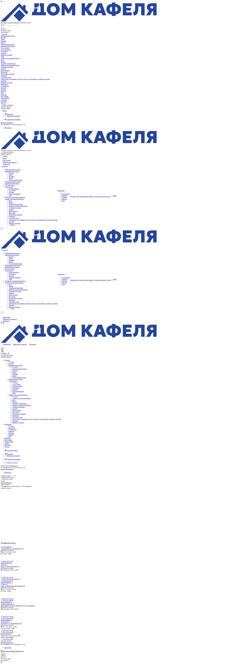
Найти (3, 655)
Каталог (11, 364)
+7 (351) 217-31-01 (7, 105)
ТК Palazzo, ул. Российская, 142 (11, 623)
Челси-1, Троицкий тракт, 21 (10, 566)
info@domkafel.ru (7, 123)
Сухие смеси (16, 384)
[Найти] (2, 27)
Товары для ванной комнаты (21, 398)
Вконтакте (8, 128)
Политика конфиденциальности (13, 651)
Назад (12, 362)
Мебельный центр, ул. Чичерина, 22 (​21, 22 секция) (17, 605)
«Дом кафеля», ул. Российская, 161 (12, 548)
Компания (11, 428)
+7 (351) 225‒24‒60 (7, 618)
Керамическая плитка (19, 369)
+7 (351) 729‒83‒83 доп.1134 (10, 579)
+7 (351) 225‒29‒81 (7, 632)
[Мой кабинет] (1, 315)
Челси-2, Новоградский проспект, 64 (13, 586)
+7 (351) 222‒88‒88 (7, 600)
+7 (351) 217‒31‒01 (7, 561)
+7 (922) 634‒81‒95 (7, 581)
